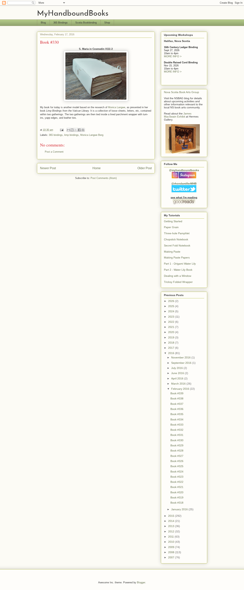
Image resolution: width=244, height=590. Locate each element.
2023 (171, 316)
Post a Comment (54, 151)
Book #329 (176, 445)
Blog (43, 22)
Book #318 (176, 502)
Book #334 (176, 419)
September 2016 (181, 362)
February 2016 (180, 388)
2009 (171, 547)
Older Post (144, 168)
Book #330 (176, 440)
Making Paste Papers (177, 257)
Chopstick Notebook (176, 239)
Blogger (141, 582)
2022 (171, 321)
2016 (171, 353)
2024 (171, 311)
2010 (171, 541)
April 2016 (177, 378)
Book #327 (176, 455)
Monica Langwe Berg (91, 135)
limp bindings (71, 135)
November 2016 (181, 357)
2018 (171, 342)
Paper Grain (171, 227)
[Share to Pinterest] (83, 130)
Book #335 (176, 414)
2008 (171, 552)
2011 (171, 536)
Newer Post (48, 168)
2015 (171, 515)
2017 (171, 347)
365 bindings (56, 135)
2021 (171, 326)
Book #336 (176, 409)
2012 (171, 531)
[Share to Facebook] (79, 130)
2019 (171, 337)
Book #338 (176, 398)
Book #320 (176, 492)
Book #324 (176, 471)
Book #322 (176, 481)
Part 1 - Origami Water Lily (180, 263)
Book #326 (176, 461)
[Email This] (68, 130)
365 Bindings (60, 22)
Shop (107, 22)
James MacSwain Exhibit (177, 115)
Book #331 (176, 434)
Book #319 (176, 497)
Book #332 (176, 429)
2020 (171, 332)
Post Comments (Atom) (104, 178)
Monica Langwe (116, 107)
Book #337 (176, 403)
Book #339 (176, 393)
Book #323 (176, 476)
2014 (171, 520)
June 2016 (178, 373)
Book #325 (176, 466)
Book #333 (176, 424)
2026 (171, 301)
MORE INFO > (172, 56)
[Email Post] (61, 129)
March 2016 (178, 383)
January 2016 (180, 509)
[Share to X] (76, 130)
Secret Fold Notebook (177, 245)
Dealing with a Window (177, 275)
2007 (171, 557)
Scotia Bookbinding (86, 22)
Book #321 (176, 487)
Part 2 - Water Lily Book (178, 269)
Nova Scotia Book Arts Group (181, 92)
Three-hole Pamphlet (176, 233)
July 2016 (177, 367)
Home (96, 168)
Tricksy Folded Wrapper (178, 281)
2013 (171, 526)
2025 (171, 306)
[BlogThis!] (72, 130)
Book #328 (176, 450)
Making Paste (172, 251)
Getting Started (173, 221)
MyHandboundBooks (72, 14)
